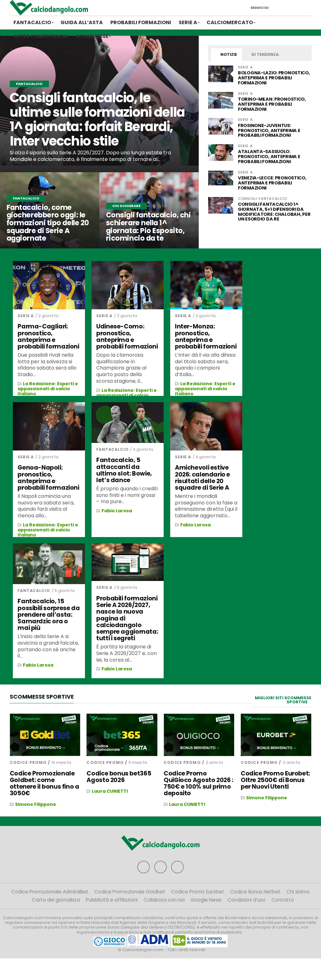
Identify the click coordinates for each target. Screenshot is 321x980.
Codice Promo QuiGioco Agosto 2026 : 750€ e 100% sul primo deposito (198, 783)
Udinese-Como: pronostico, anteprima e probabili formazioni (127, 336)
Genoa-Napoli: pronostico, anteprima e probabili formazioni (48, 477)
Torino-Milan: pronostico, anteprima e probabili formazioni (272, 104)
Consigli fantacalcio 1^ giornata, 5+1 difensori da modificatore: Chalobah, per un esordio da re (274, 211)
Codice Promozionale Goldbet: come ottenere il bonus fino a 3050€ (44, 783)
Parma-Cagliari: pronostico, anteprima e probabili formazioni (48, 336)
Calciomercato (230, 22)
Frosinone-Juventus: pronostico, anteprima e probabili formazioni (269, 130)
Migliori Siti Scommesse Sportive (283, 700)
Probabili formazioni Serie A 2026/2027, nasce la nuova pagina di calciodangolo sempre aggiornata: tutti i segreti (127, 618)
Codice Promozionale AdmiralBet (49, 891)
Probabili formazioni (140, 22)
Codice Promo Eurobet (197, 891)
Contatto (282, 900)
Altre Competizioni (40, 36)
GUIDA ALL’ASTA (82, 22)
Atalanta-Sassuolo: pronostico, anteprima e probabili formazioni (269, 156)
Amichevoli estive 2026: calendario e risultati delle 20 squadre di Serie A (202, 477)
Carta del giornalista (56, 900)
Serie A (188, 22)
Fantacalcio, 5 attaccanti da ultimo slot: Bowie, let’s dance (124, 470)
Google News (206, 900)
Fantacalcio (32, 22)
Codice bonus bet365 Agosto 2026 (119, 776)
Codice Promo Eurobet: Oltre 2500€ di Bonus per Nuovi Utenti (275, 780)
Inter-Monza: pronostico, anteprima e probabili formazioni (205, 336)
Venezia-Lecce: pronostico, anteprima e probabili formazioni (272, 183)
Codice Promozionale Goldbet (129, 891)
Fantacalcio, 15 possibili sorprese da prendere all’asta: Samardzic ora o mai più (49, 614)
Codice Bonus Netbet (255, 891)
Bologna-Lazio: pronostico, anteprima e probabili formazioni (274, 78)
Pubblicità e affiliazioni (112, 900)
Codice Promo (28, 762)
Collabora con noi (164, 900)
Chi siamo (298, 891)
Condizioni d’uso (247, 900)
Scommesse (92, 36)
